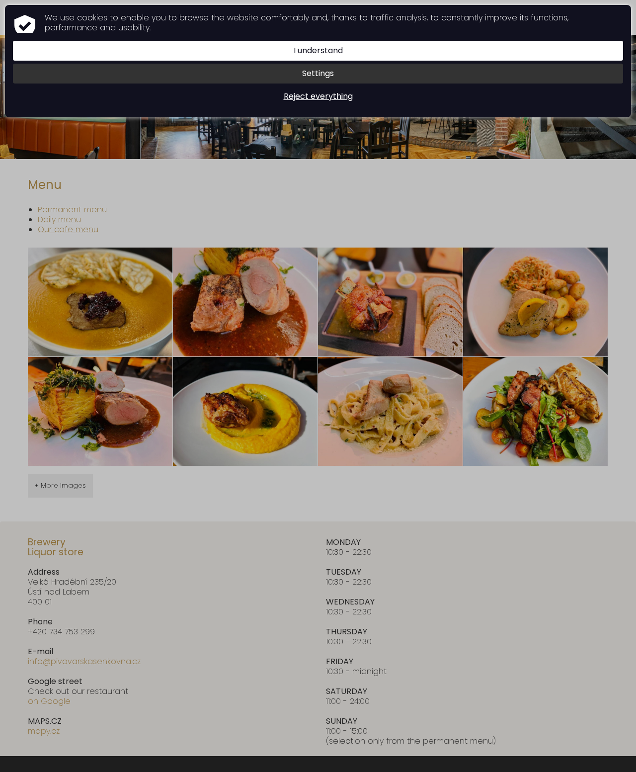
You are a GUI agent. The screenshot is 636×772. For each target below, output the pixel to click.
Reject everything (318, 96)
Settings (318, 73)
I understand (318, 50)
